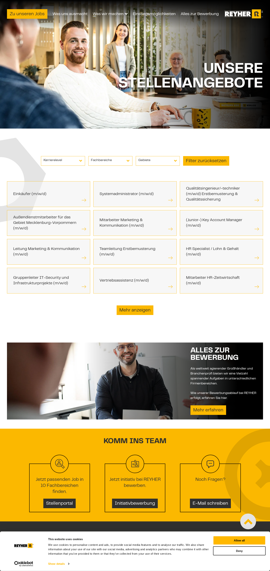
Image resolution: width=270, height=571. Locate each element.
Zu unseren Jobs (27, 14)
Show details (56, 563)
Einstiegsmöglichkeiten (154, 14)
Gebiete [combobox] (144, 160)
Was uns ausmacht (70, 14)
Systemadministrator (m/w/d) (127, 194)
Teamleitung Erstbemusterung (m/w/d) (127, 251)
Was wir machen (108, 14)
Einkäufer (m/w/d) (29, 194)
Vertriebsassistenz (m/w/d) (124, 280)
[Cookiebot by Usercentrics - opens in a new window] (24, 564)
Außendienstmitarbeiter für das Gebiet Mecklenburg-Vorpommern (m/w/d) (44, 223)
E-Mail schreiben (210, 504)
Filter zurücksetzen (206, 161)
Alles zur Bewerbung (200, 14)
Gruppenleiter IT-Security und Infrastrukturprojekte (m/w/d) (41, 280)
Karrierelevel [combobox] (53, 160)
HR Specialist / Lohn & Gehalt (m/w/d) (212, 251)
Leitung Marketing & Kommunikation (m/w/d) (46, 251)
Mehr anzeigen (135, 310)
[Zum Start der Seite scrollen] (248, 521)
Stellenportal (59, 504)
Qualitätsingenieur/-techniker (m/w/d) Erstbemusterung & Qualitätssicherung (213, 194)
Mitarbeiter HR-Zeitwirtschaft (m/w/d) (213, 280)
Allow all (239, 540)
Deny (239, 550)
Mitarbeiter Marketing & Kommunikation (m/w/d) (122, 223)
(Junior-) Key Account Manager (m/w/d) (214, 223)
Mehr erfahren (208, 410)
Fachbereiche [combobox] (101, 160)
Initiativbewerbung (135, 504)
